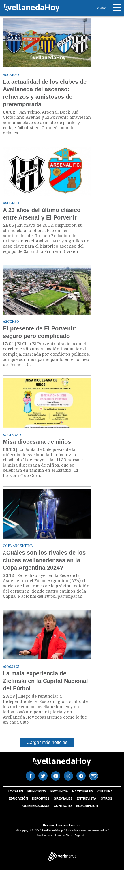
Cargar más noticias (47, 742)
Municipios (36, 791)
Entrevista (86, 798)
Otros (106, 798)
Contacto (63, 805)
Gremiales (63, 798)
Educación (18, 798)
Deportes (40, 798)
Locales (15, 791)
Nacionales (82, 791)
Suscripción (87, 805)
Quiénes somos (35, 805)
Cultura (105, 791)
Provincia (59, 791)
